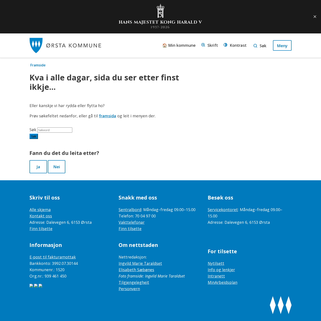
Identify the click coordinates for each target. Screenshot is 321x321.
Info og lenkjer (221, 269)
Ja (38, 166)
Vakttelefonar (132, 222)
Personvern (129, 288)
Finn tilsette (40, 228)
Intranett (216, 276)
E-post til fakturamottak (52, 257)
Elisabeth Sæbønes (136, 269)
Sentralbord (130, 209)
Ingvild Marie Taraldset (140, 263)
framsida (107, 115)
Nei (56, 166)
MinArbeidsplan (222, 282)
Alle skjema (40, 209)
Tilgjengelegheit (134, 282)
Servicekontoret (223, 209)
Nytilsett (216, 263)
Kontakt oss (40, 216)
